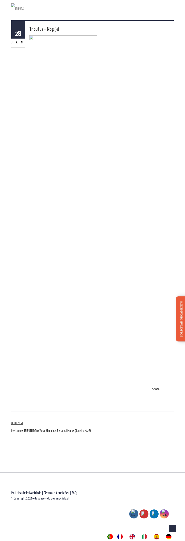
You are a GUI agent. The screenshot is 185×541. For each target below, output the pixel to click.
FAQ (74, 493)
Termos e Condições (57, 493)
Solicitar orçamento (181, 319)
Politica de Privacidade (26, 493)
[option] (121, 536)
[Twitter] (167, 389)
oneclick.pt (62, 498)
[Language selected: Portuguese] (141, 537)
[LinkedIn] (172, 389)
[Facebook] (163, 389)
